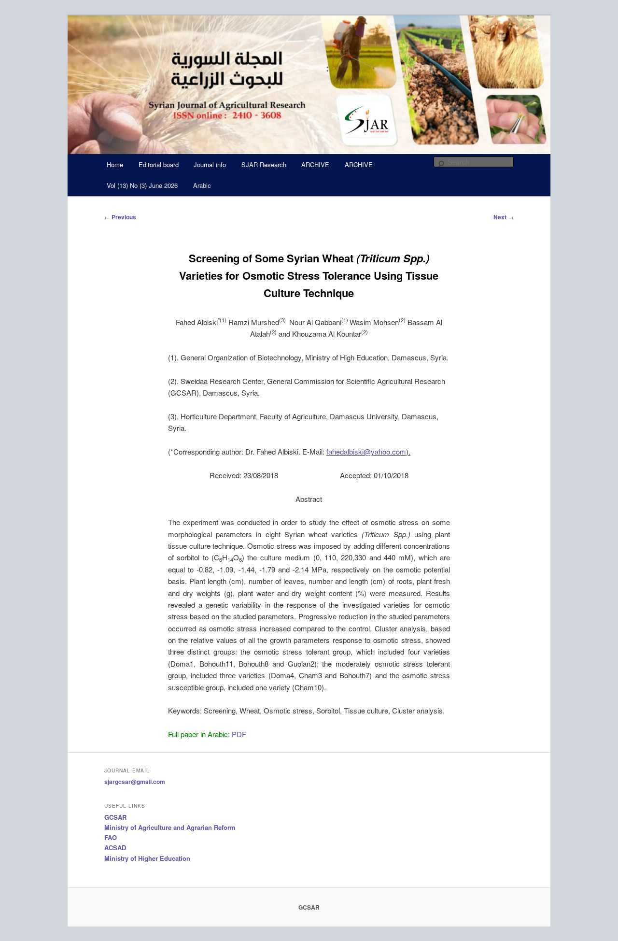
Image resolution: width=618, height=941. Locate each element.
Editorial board (159, 164)
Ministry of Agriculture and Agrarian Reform (170, 827)
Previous (120, 217)
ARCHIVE (315, 164)
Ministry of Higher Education (147, 858)
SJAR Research (263, 164)
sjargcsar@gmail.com (134, 781)
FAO (110, 837)
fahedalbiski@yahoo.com (366, 451)
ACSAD (115, 847)
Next (503, 217)
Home (115, 164)
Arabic (202, 185)
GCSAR (115, 817)
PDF (239, 734)
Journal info (210, 164)
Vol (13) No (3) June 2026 (142, 185)
